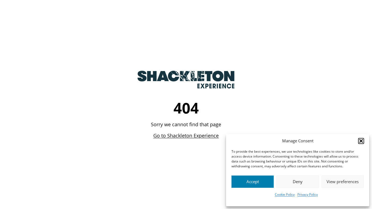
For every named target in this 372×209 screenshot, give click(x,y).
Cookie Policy (285, 194)
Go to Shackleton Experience (186, 135)
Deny (298, 181)
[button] (361, 141)
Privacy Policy (307, 194)
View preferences (343, 181)
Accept (252, 181)
